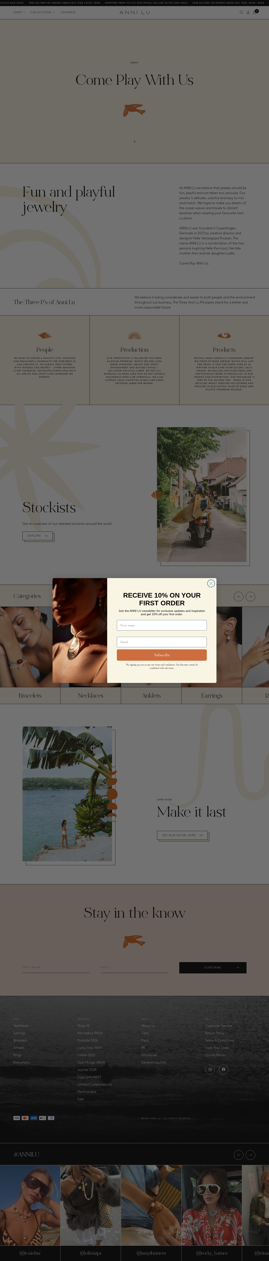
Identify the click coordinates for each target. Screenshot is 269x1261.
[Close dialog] (211, 583)
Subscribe (162, 655)
